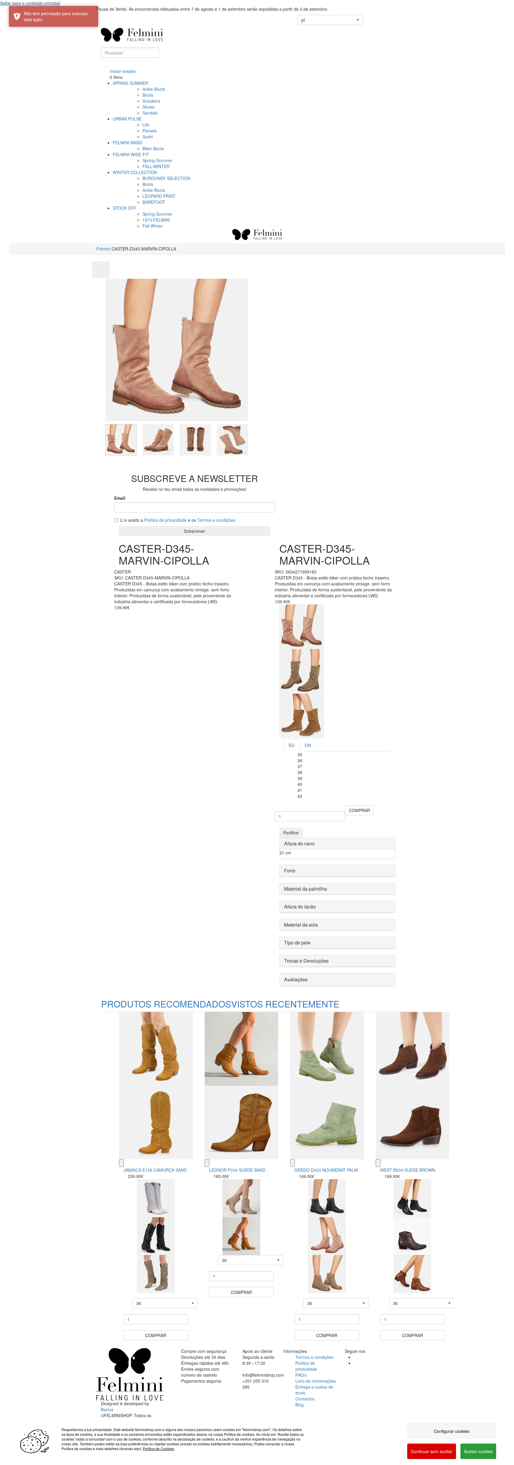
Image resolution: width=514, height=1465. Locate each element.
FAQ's (301, 1375)
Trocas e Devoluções (306, 960)
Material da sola (301, 924)
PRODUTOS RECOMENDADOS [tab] (166, 1003)
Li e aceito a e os (177, 520)
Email (119, 498)
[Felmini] (129, 1374)
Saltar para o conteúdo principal (30, 3)
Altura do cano (299, 843)
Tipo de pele (297, 942)
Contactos (304, 1399)
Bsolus (107, 1409)
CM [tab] (308, 745)
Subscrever (194, 531)
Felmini (103, 249)
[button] (330, 20)
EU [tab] (291, 745)
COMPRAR (359, 810)
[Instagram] (355, 1363)
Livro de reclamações (315, 1381)
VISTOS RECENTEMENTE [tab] (285, 1003)
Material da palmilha (305, 888)
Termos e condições (216, 520)
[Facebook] (355, 1357)
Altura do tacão (300, 906)
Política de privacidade (165, 520)
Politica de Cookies (158, 1448)
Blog (299, 1405)
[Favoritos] (106, 65)
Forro (289, 870)
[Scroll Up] (100, 269)
